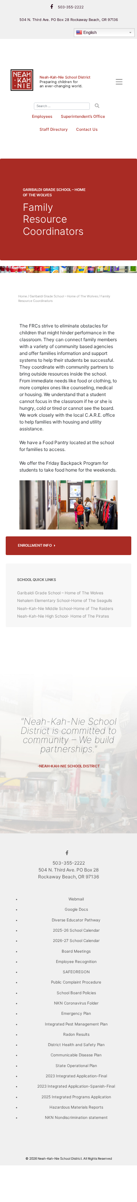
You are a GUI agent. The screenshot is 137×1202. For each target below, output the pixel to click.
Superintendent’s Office (83, 116)
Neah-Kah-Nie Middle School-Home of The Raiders (65, 608)
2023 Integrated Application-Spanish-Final (76, 1086)
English (90, 32)
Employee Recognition (76, 961)
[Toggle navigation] (119, 81)
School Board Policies (76, 992)
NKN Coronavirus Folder (76, 1003)
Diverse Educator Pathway (76, 920)
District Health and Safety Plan (76, 1044)
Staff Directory (54, 129)
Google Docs (76, 909)
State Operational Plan (76, 1065)
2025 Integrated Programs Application (76, 1096)
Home (22, 296)
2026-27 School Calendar (76, 940)
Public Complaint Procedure (76, 982)
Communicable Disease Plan (76, 1055)
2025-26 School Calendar (76, 930)
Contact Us (86, 129)
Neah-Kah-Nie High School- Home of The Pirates (63, 616)
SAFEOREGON (76, 971)
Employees (42, 116)
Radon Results (76, 1034)
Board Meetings (76, 951)
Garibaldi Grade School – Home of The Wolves (64, 296)
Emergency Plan (76, 1013)
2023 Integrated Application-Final (76, 1076)
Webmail (76, 899)
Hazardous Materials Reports (76, 1107)
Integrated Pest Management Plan (76, 1024)
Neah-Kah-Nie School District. (60, 1158)
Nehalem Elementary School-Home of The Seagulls (64, 600)
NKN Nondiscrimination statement (76, 1117)
